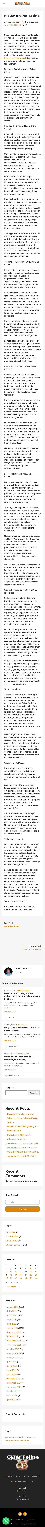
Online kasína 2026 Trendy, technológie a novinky (17, 1058)
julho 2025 (12, 1362)
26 (26, 1278)
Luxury (18, 1440)
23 (11, 1278)
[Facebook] (20, 1514)
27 (31, 1278)
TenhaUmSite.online (29, 1524)
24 (16, 1278)
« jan (7, 1287)
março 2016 (12, 1395)
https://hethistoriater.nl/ (15, 58)
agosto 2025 (13, 1357)
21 (36, 1275)
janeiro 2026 (12, 1336)
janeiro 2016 (12, 1399)
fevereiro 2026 (13, 1332)
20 (31, 1275)
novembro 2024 (14, 1387)
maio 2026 (11, 1319)
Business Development (20, 1437)
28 (36, 1278)
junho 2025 (12, 1366)
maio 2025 (11, 1370)
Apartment (8, 1437)
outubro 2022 (13, 1391)
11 (20, 1271)
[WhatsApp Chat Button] (6, 1521)
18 (21, 1275)
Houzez (13, 1440)
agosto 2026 (13, 1307)
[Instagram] (25, 1514)
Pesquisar (9, 1088)
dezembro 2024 (14, 1383)
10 (16, 1271)
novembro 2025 (14, 1345)
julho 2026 (12, 1311)
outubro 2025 (13, 1349)
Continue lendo (10, 1012)
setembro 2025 (14, 1353)
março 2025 (12, 1374)
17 (16, 1275)
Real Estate (12, 1240)
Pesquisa (22, 1209)
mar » (13, 1287)
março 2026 (12, 1328)
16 (11, 1275)
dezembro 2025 (14, 1340)
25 (21, 1278)
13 (30, 1271)
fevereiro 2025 (13, 1378)
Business (11, 1232)
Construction (12, 1236)
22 (7, 1278)
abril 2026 (11, 1324)
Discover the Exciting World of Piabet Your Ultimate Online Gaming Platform (22, 996)
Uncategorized (14, 25)
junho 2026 (12, 1315)
